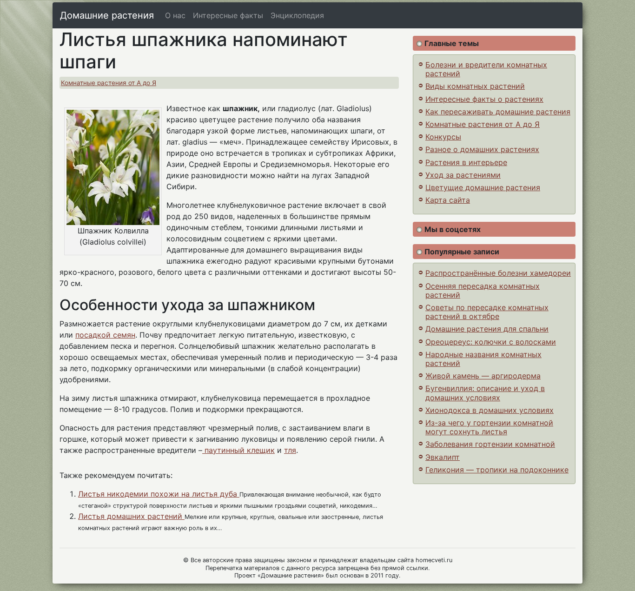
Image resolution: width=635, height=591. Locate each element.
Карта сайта (447, 200)
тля (290, 450)
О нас (175, 15)
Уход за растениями (463, 174)
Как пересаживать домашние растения (497, 111)
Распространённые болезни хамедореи (498, 273)
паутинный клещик (238, 450)
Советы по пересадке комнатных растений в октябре (487, 312)
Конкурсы (443, 136)
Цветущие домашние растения (482, 187)
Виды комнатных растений (475, 86)
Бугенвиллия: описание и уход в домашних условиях (485, 393)
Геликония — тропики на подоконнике (497, 469)
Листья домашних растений (131, 516)
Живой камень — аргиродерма (483, 375)
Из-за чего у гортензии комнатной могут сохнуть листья (489, 427)
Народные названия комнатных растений (483, 359)
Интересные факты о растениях (484, 99)
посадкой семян (105, 334)
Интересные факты (228, 15)
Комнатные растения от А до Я (108, 82)
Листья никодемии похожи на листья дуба (158, 493)
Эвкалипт (442, 457)
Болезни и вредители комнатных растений (486, 69)
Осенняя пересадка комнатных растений (482, 290)
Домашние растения (107, 15)
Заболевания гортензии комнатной (490, 444)
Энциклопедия (297, 15)
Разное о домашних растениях (482, 149)
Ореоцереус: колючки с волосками (490, 341)
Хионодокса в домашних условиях (489, 410)
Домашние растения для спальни (487, 328)
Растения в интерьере (466, 162)
